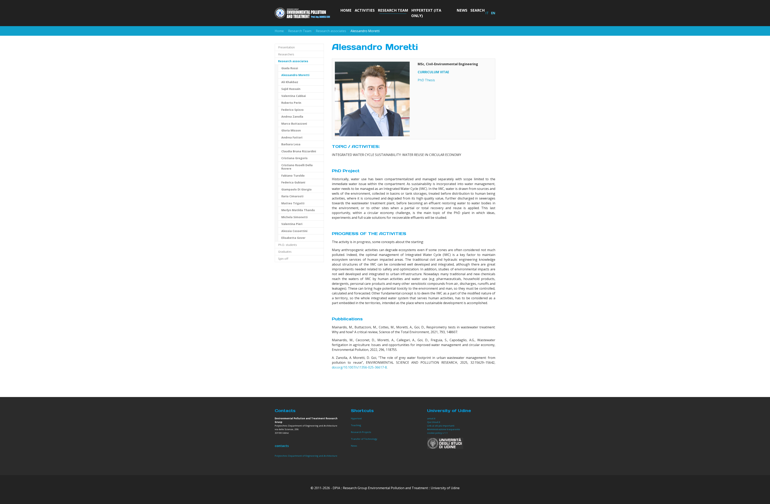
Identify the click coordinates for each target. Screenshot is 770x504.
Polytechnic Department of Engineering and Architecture (306, 455)
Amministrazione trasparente (443, 429)
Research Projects (361, 432)
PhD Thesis (426, 80)
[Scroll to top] (761, 495)
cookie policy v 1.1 (437, 432)
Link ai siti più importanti (440, 425)
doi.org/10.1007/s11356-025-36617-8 (359, 367)
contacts (282, 446)
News (354, 445)
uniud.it (431, 418)
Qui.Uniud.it (433, 422)
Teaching (356, 425)
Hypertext (356, 418)
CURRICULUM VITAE (433, 72)
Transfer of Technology (364, 438)
